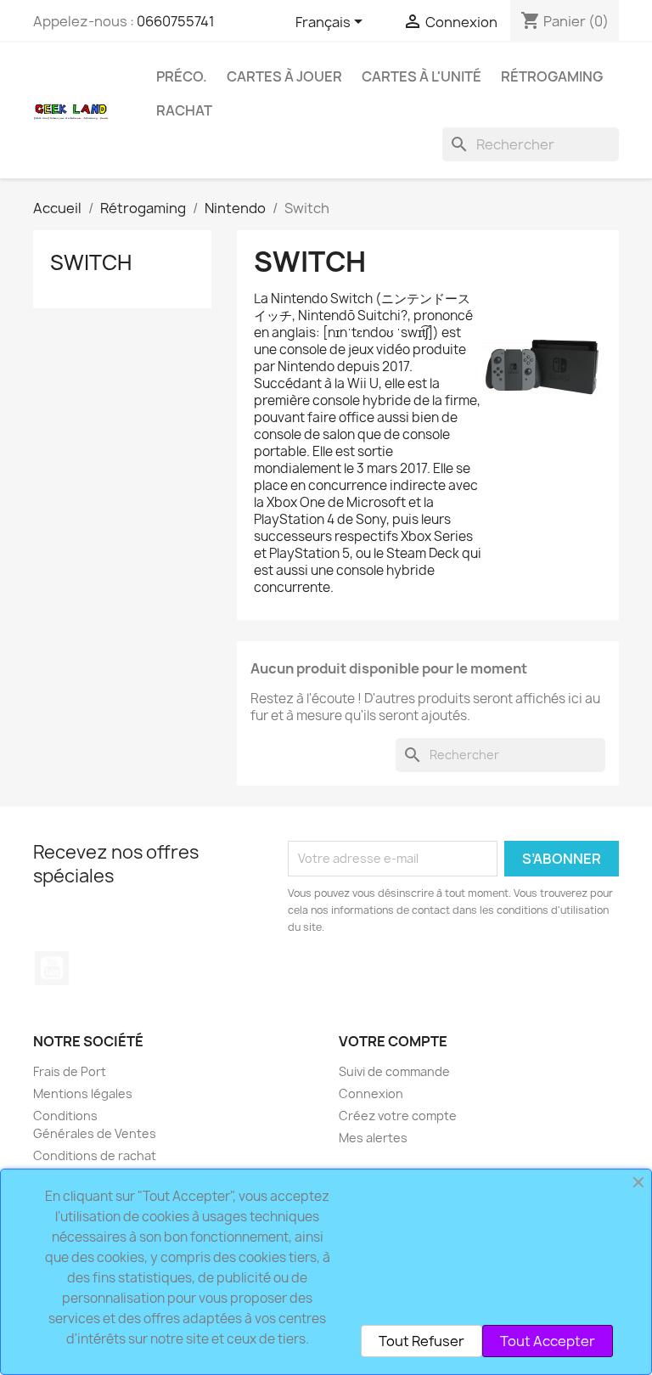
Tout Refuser (421, 1341)
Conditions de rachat (94, 1155)
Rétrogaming (552, 76)
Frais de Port (69, 1071)
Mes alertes (373, 1138)
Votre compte (393, 1041)
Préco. (181, 76)
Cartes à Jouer (284, 76)
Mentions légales (82, 1093)
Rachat (184, 110)
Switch (91, 262)
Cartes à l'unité (421, 76)
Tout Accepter (547, 1341)
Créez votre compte (398, 1115)
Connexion (371, 1093)
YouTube (52, 968)
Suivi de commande (394, 1071)
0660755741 (176, 21)
